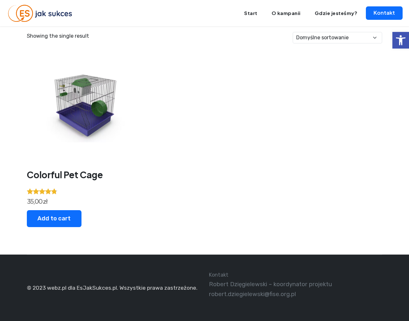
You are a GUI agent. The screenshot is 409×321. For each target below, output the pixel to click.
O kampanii (286, 13)
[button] (400, 40)
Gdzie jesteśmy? (336, 13)
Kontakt (384, 12)
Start (251, 13)
